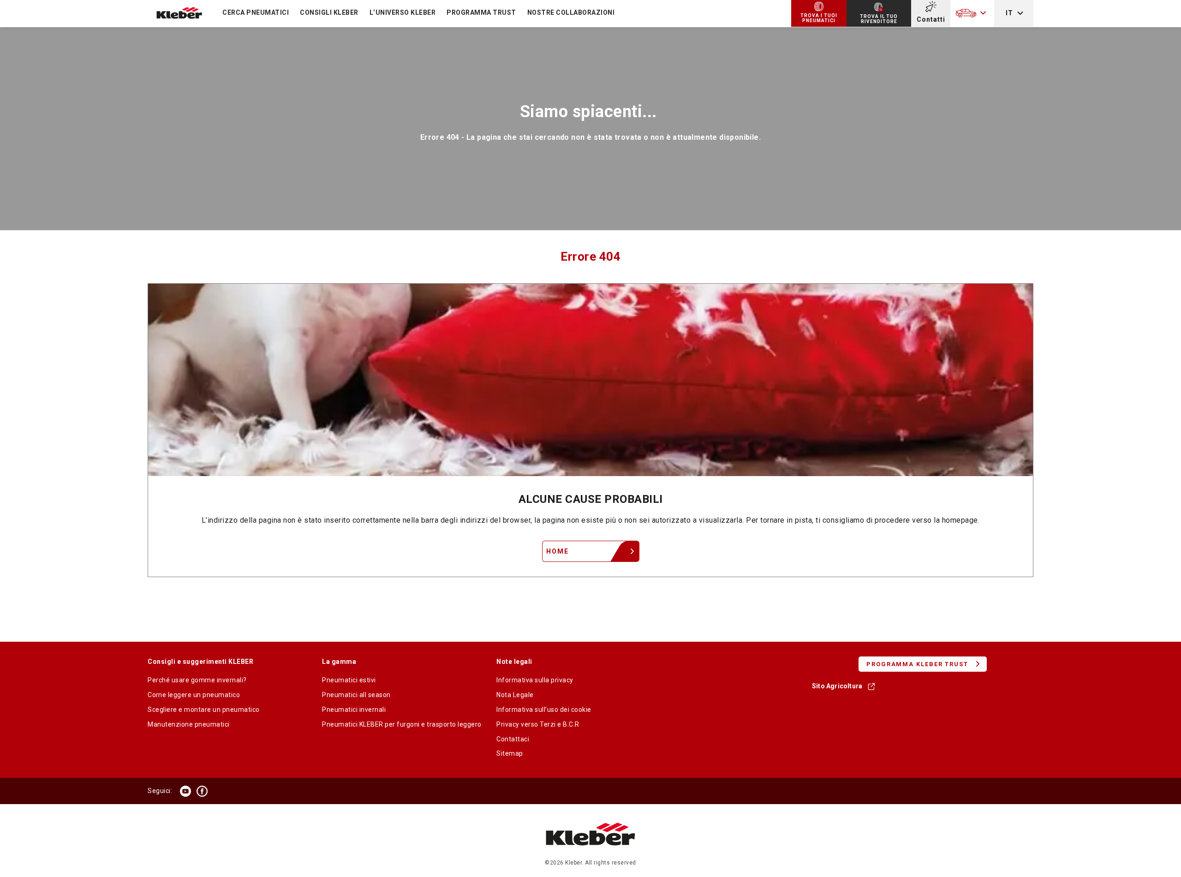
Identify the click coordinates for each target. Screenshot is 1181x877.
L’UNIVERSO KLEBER (403, 12)
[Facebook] (202, 791)
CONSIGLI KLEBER (329, 12)
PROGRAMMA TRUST (481, 12)
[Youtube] (185, 791)
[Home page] (591, 854)
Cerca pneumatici (255, 12)
